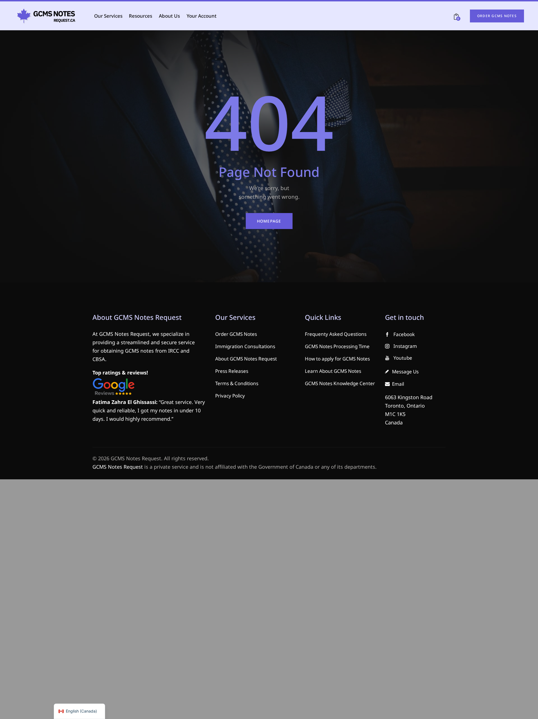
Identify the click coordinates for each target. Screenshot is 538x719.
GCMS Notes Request (117, 466)
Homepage (269, 221)
